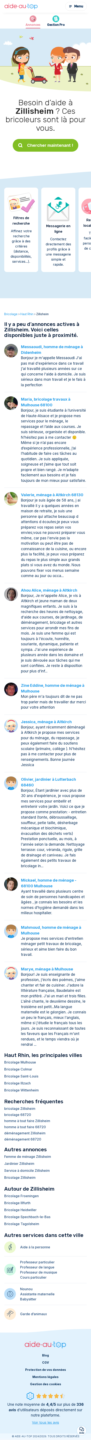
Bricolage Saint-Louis (21, 1076)
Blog (45, 1355)
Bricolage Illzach (17, 1083)
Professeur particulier (37, 1262)
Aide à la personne (35, 1247)
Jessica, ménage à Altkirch (46, 722)
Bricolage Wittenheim (21, 1090)
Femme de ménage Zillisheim (27, 1156)
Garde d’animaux (33, 1314)
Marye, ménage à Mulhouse (47, 969)
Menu (78, 6)
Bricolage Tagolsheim (21, 1224)
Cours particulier (33, 1277)
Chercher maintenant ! (50, 145)
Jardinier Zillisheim (19, 1163)
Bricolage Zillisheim (20, 1177)
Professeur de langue (37, 1267)
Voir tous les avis (45, 1422)
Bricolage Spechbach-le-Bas (27, 1217)
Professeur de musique (38, 1272)
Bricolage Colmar (18, 1069)
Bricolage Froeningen (21, 1196)
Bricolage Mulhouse (20, 1062)
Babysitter (28, 1299)
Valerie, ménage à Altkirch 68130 (52, 495)
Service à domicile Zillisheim (27, 1170)
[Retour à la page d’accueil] (21, 6)
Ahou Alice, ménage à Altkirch (49, 590)
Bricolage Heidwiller (20, 1210)
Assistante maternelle (37, 1294)
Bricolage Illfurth (17, 1203)
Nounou (26, 1289)
